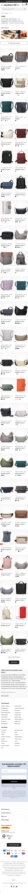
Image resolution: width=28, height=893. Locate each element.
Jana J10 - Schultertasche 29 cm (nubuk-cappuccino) (21, 91)
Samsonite (3, 730)
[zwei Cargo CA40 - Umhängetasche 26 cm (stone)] (7, 56)
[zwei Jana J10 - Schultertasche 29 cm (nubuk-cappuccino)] (21, 81)
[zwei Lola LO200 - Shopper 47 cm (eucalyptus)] (7, 461)
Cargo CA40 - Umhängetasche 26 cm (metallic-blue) (7, 193)
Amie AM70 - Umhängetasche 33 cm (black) (21, 649)
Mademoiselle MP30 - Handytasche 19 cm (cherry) (21, 623)
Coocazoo (17, 745)
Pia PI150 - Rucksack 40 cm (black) (21, 193)
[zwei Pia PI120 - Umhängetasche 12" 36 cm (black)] (21, 588)
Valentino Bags (18, 736)
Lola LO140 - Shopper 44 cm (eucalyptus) (7, 649)
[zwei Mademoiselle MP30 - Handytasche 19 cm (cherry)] (21, 613)
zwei (2, 64)
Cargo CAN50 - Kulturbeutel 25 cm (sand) (21, 547)
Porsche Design (5, 745)
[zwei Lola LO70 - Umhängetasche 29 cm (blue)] (7, 588)
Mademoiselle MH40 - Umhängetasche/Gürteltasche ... (7, 370)
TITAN (2, 734)
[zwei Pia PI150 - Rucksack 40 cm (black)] (21, 182)
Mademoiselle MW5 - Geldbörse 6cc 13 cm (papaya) (21, 395)
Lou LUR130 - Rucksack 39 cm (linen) (7, 623)
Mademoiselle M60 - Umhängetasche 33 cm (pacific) (21, 471)
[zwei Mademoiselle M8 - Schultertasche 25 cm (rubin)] (21, 132)
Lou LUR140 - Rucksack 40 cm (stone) (21, 269)
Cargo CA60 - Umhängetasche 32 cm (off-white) (7, 142)
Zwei (16, 732)
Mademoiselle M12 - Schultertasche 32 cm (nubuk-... (7, 345)
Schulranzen (18, 712)
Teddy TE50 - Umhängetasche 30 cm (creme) (21, 370)
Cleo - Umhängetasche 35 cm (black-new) (7, 91)
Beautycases (18, 717)
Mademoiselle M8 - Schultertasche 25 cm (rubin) (21, 142)
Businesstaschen (19, 719)
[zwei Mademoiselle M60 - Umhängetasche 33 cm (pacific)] (21, 461)
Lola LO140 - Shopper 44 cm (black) (21, 319)
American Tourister (5, 736)
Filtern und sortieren (15, 43)
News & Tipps (5, 820)
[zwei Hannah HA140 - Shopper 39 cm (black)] (7, 410)
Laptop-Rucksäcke (19, 708)
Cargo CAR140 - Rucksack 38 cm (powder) (7, 573)
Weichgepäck (4, 714)
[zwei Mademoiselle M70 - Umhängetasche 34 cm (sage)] (21, 436)
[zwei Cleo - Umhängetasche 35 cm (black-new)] (7, 81)
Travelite (3, 732)
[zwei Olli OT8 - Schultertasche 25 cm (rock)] (21, 56)
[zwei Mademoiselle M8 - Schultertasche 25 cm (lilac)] (7, 284)
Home (2, 13)
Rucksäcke (17, 710)
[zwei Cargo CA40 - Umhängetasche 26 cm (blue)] (7, 309)
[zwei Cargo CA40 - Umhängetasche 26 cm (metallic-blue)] (7, 182)
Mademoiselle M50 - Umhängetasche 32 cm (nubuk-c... (21, 345)
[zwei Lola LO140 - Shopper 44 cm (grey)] (21, 233)
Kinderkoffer (18, 714)
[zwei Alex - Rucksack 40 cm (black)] (7, 157)
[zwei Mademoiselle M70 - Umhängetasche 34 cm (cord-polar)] (21, 208)
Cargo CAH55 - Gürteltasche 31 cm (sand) (7, 522)
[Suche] (25, 9)
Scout (16, 741)
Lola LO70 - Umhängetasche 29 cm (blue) (7, 598)
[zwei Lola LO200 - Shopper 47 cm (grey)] (7, 436)
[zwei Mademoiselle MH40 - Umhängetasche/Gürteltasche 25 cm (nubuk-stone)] (21, 486)
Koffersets (3, 721)
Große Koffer (4, 717)
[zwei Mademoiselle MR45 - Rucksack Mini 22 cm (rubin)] (21, 157)
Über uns (4, 816)
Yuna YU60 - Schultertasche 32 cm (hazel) (21, 522)
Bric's (2, 747)
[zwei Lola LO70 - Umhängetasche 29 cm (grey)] (21, 562)
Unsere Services (6, 813)
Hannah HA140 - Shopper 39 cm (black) (7, 421)
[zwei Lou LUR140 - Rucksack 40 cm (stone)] (21, 258)
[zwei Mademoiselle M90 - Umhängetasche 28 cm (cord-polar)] (21, 106)
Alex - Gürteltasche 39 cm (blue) (7, 497)
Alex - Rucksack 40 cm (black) (7, 167)
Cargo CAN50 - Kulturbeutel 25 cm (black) (7, 243)
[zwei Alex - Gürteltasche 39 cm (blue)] (7, 486)
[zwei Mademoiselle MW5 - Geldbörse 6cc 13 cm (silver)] (7, 208)
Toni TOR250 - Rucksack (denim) (7, 547)
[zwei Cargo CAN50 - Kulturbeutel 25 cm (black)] (7, 233)
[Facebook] (11, 886)
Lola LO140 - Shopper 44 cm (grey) (21, 243)
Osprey (3, 739)
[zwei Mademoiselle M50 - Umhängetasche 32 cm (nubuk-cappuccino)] (21, 334)
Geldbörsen (17, 721)
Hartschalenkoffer (5, 712)
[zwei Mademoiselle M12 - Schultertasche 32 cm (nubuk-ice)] (7, 334)
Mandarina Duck (19, 730)
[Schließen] (0, 892)
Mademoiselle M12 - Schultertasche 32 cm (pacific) (7, 117)
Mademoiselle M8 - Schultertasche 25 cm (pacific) (21, 294)
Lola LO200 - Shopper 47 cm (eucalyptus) (7, 471)
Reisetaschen (18, 706)
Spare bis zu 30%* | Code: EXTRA (14, 1)
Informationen (5, 809)
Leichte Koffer (4, 710)
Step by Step (18, 739)
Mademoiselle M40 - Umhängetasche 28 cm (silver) (21, 421)
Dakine (16, 734)
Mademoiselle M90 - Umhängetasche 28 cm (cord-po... (21, 117)
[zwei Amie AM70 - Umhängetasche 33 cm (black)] (21, 638)
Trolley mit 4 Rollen (5, 719)
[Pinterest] (16, 886)
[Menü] (2, 5)
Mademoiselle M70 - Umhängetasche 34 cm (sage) (21, 446)
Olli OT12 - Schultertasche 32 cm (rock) (7, 269)
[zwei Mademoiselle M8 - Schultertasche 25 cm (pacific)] (21, 284)
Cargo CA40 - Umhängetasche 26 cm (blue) (7, 319)
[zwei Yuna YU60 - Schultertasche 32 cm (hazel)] (21, 512)
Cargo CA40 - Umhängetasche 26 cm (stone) (7, 66)
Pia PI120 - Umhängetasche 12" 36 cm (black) (21, 598)
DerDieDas (17, 743)
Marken (6, 13)
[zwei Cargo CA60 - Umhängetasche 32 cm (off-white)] (7, 132)
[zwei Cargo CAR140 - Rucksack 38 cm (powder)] (7, 562)
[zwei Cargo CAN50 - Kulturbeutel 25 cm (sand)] (21, 537)
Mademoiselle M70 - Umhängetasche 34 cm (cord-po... (21, 218)
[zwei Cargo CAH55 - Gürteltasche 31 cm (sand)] (7, 512)
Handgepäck (4, 708)
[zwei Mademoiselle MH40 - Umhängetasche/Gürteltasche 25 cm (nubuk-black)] (7, 360)
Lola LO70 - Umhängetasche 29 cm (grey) (21, 573)
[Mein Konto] (22, 4)
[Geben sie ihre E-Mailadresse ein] (14, 781)
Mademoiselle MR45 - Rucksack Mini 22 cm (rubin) (21, 167)
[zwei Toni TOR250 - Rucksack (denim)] (7, 537)
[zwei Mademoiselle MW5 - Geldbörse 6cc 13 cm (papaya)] (21, 385)
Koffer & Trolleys (5, 706)
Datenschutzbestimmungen (10, 796)
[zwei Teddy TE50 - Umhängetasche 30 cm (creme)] (21, 360)
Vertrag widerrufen (14, 844)
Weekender (17, 723)
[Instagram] (14, 886)
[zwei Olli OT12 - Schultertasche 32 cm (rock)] (7, 258)
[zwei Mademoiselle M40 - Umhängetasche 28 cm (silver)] (21, 410)
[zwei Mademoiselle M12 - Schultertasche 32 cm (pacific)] (7, 106)
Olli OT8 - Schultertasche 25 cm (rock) (21, 66)
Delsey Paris (4, 741)
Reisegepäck (4, 723)
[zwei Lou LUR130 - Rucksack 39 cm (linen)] (7, 613)
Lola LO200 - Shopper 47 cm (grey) (7, 446)
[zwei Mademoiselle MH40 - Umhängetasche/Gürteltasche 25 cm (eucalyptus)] (7, 385)
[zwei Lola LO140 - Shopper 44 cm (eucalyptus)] (7, 638)
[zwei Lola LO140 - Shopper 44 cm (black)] (21, 309)
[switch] (9, 838)
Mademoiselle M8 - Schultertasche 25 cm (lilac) (7, 294)
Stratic (2, 743)
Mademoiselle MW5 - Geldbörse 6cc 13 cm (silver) (7, 218)
